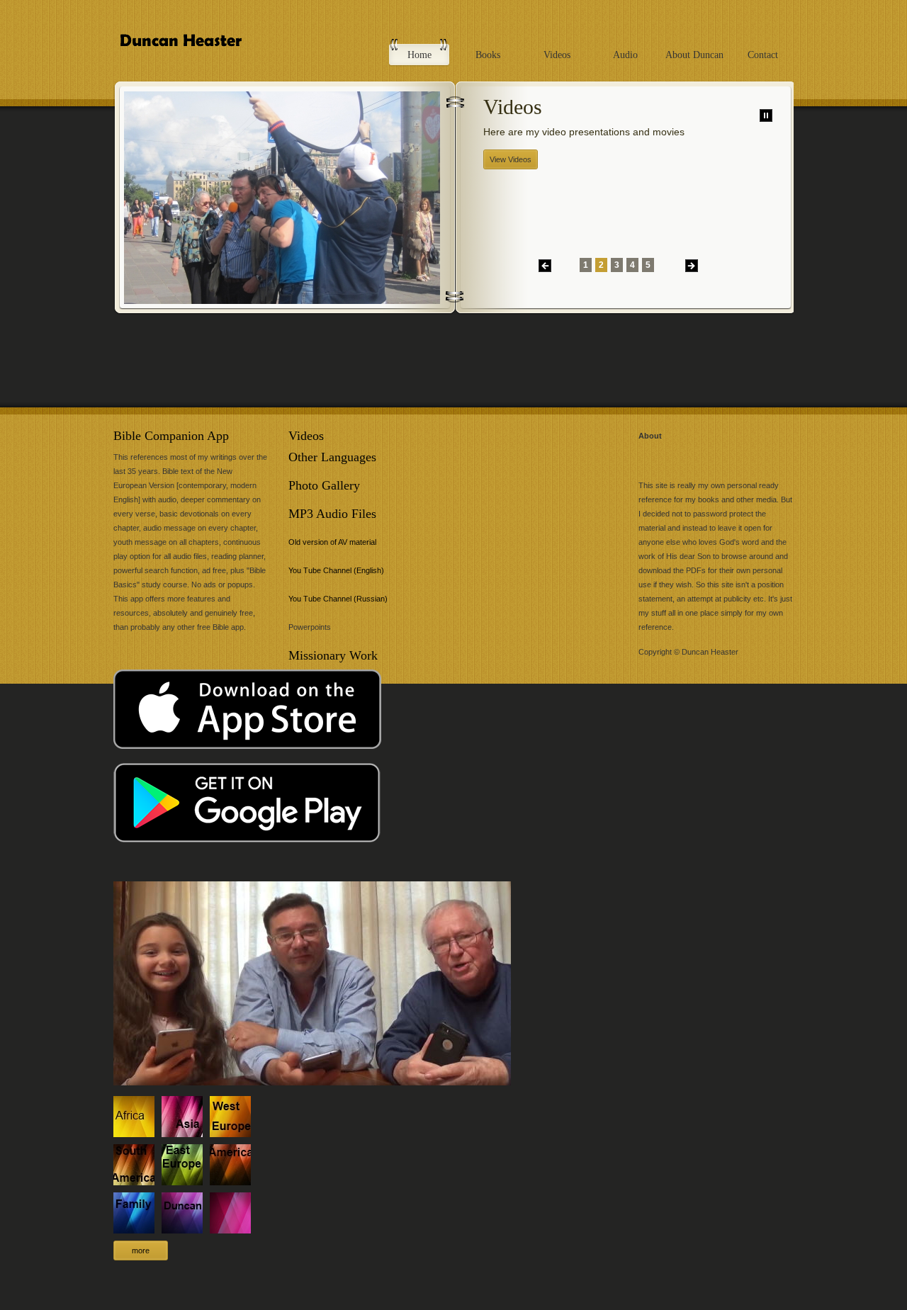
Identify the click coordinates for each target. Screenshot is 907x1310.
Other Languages (332, 457)
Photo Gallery (324, 485)
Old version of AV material (332, 542)
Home (419, 55)
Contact (763, 55)
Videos (556, 55)
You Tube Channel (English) (336, 570)
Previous (545, 265)
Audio (625, 55)
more (141, 1250)
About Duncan (694, 55)
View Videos (510, 159)
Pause (766, 115)
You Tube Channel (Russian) (338, 598)
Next (691, 265)
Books (487, 55)
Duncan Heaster (200, 47)
